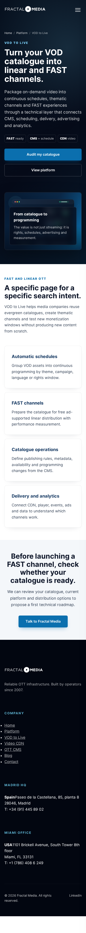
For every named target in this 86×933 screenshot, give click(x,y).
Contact (11, 761)
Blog (8, 755)
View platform (43, 170)
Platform (22, 33)
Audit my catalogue (43, 154)
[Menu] (78, 10)
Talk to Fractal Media (43, 621)
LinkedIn (75, 895)
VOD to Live (14, 737)
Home (8, 33)
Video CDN (14, 743)
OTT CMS (12, 749)
